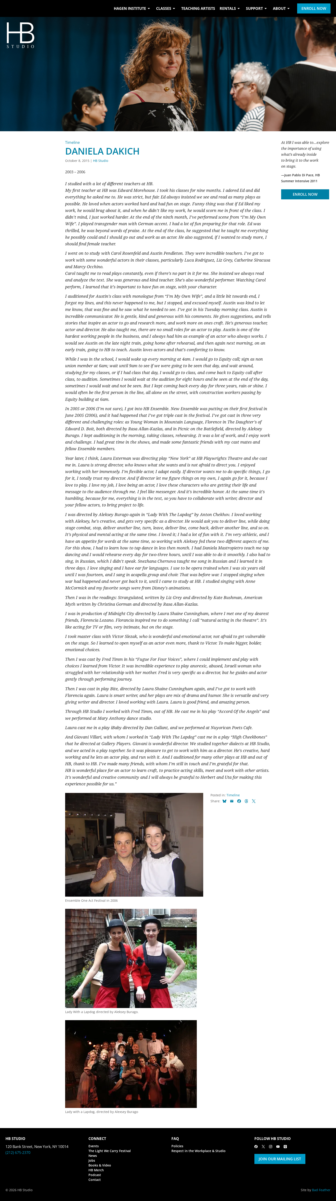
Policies (177, 1146)
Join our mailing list (280, 1158)
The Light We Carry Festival (109, 1151)
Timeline (72, 142)
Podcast (94, 1175)
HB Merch (96, 1170)
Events (93, 1146)
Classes (163, 8)
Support (254, 8)
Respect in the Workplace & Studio (198, 1151)
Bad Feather (321, 1190)
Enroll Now (313, 8)
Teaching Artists (198, 8)
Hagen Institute (130, 8)
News (92, 1155)
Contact (94, 1179)
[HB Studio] (10, 8)
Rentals (228, 8)
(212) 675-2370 (17, 1152)
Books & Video (99, 1165)
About (279, 8)
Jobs (91, 1160)
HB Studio (100, 160)
